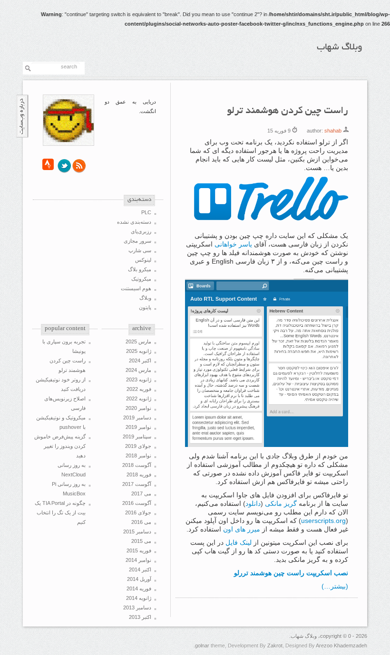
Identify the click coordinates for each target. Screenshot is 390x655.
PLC (146, 212)
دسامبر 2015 (137, 531)
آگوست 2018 (136, 465)
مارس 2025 (138, 341)
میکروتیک (141, 279)
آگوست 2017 (136, 484)
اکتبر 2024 (140, 360)
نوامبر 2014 (138, 560)
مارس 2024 (138, 370)
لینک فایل (238, 542)
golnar (202, 645)
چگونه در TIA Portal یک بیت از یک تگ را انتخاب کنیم (60, 512)
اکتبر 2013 (140, 617)
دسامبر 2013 (137, 607)
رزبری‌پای (141, 231)
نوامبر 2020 (138, 408)
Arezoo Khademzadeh (341, 645)
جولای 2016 (138, 512)
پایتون (145, 307)
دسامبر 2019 (137, 417)
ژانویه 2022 (138, 398)
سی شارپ (139, 250)
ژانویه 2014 (138, 598)
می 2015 (141, 541)
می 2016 (141, 522)
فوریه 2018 (139, 474)
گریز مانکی (281, 503)
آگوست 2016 (136, 503)
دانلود (253, 503)
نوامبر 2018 (138, 455)
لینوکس (143, 260)
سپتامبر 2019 (137, 436)
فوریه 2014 (139, 588)
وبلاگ (145, 298)
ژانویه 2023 (138, 379)
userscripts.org (323, 520)
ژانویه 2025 (138, 351)
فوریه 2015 (139, 550)
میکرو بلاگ (139, 269)
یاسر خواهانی (233, 244)
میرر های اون (241, 529)
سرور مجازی (137, 241)
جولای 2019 (138, 446)
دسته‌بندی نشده (134, 222)
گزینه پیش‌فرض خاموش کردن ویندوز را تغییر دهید (60, 446)
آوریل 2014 (139, 579)
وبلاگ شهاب (339, 47)
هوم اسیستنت (136, 288)
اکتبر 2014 (140, 569)
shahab (332, 130)
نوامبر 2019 (138, 427)
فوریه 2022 (139, 389)
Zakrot (275, 645)
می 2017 (141, 493)
